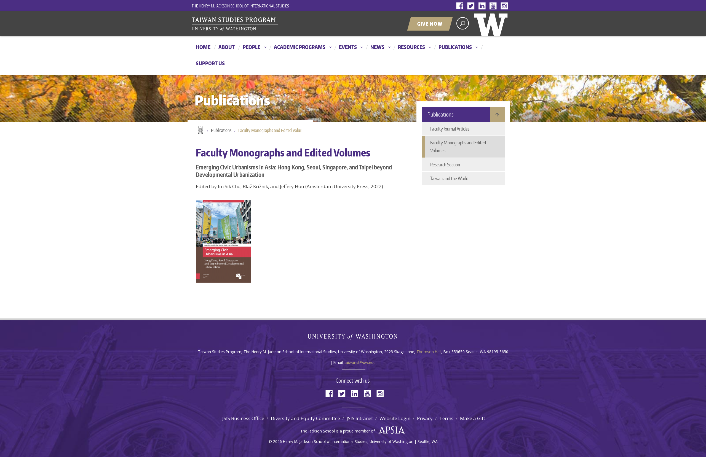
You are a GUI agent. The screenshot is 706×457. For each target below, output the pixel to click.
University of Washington (492, 23)
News (377, 47)
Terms (446, 418)
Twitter (472, 6)
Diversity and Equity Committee (305, 418)
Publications (455, 47)
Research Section (445, 164)
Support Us (210, 63)
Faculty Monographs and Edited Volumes (272, 130)
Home (203, 47)
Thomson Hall (428, 351)
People (251, 47)
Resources (411, 47)
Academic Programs (299, 47)
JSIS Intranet (360, 418)
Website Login (394, 418)
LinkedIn (483, 6)
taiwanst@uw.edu (360, 362)
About (226, 47)
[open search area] (462, 23)
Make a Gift (472, 418)
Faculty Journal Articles (449, 129)
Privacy (425, 418)
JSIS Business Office (243, 418)
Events (348, 47)
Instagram (505, 6)
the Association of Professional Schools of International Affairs (390, 430)
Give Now (430, 24)
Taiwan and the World (449, 178)
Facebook (461, 6)
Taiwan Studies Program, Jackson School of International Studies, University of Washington (261, 24)
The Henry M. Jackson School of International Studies (240, 6)
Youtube (494, 6)
